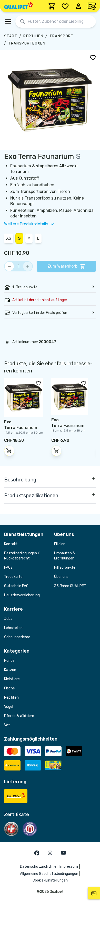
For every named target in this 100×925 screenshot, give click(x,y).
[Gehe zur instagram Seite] (50, 852)
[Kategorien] (8, 21)
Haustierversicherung (22, 595)
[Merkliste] (65, 6)
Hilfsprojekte (64, 567)
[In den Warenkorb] (9, 451)
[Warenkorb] (52, 6)
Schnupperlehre (17, 637)
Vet (7, 725)
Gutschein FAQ (16, 586)
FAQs (8, 567)
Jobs (8, 618)
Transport (61, 36)
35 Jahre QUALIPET (70, 586)
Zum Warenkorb (62, 266)
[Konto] (78, 6)
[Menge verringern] (9, 266)
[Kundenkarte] (92, 6)
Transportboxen (26, 43)
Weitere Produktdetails (26, 224)
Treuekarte (13, 577)
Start (10, 36)
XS (8, 238)
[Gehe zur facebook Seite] (36, 852)
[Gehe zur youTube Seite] (63, 852)
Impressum (68, 866)
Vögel (8, 706)
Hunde (9, 660)
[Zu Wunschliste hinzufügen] (93, 57)
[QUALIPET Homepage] (18, 6)
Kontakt (11, 544)
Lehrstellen (13, 628)
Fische (9, 688)
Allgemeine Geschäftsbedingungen (49, 874)
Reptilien (33, 36)
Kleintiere (12, 679)
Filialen (59, 544)
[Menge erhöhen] (27, 266)
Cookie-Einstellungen (50, 880)
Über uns (61, 577)
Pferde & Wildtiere (19, 716)
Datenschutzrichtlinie (38, 866)
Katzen (10, 670)
